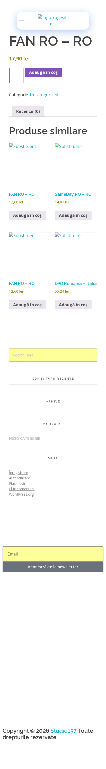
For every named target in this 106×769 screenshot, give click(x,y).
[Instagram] (22, 758)
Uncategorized (44, 94)
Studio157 (63, 730)
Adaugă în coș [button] (27, 215)
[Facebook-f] (9, 758)
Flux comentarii (21, 488)
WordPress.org (21, 494)
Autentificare (19, 478)
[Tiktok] (36, 758)
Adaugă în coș (43, 72)
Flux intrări (17, 483)
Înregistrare (18, 472)
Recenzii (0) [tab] (28, 111)
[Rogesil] (53, 20)
